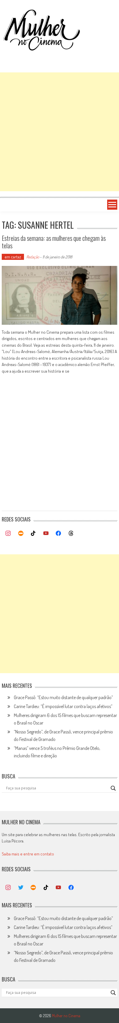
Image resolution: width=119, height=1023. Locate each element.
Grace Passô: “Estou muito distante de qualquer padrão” (63, 697)
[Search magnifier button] (113, 788)
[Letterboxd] (20, 533)
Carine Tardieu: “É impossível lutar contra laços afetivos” (63, 706)
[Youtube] (46, 533)
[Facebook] (58, 533)
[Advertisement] (59, 131)
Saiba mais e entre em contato (28, 854)
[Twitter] (20, 887)
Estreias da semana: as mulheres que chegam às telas (54, 241)
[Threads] (71, 533)
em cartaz (13, 257)
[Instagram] (8, 533)
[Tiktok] (33, 533)
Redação (32, 256)
